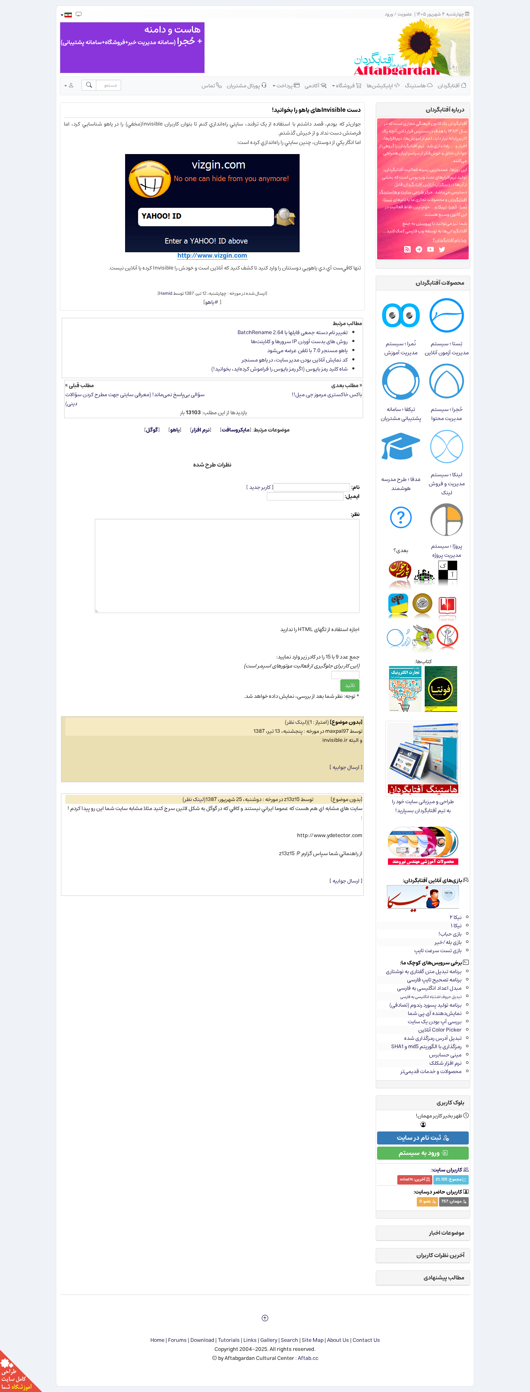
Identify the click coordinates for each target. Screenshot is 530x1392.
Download (202, 1340)
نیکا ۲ (455, 917)
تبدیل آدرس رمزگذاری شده (432, 1038)
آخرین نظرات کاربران (440, 1255)
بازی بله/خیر (448, 942)
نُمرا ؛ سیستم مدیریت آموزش (401, 348)
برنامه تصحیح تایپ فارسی (434, 980)
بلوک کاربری (450, 1103)
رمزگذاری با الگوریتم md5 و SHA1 (426, 1046)
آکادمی (313, 86)
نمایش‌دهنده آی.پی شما (434, 1013)
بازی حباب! (449, 934)
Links (250, 1340)
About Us (338, 1340)
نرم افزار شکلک (445, 1063)
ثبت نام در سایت (419, 1138)
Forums (177, 1340)
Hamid (165, 293)
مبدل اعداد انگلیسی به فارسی (429, 988)
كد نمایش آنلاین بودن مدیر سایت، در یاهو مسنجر (295, 360)
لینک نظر (296, 722)
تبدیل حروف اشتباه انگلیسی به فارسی (430, 996)
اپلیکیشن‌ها (380, 86)
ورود (389, 14)
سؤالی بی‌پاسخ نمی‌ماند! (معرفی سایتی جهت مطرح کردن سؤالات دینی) (134, 399)
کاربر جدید (259, 487)
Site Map (312, 1340)
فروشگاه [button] (345, 86)
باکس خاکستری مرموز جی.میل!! (327, 394)
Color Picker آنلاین (439, 1030)
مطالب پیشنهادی (444, 1278)
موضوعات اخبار (446, 1233)
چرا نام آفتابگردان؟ (450, 240)
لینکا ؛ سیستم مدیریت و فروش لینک (447, 484)
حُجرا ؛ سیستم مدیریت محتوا (447, 413)
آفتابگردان (449, 86)
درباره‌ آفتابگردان (445, 110)
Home (157, 1340)
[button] (66, 15)
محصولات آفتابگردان (440, 283)
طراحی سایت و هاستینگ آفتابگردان (423, 195)
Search (289, 1340)
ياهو (209, 302)
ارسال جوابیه (345, 767)
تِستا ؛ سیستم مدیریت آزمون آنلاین (447, 348)
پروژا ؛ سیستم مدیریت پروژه (446, 550)
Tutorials (229, 1340)
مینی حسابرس (445, 1055)
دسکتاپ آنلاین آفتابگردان (426, 184)
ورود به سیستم (420, 1153)
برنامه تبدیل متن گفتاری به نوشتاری (423, 971)
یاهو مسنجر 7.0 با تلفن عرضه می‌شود (307, 350)
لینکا (442, 207)
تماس (209, 86)
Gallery (268, 1340)
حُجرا (453, 207)
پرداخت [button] (284, 86)
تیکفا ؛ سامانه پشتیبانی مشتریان (401, 413)
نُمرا (463, 207)
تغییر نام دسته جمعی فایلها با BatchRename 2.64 (293, 332)
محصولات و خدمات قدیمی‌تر (431, 1071)
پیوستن (423, 223)
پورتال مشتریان (244, 86)
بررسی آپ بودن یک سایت (434, 1022)
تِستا (388, 199)
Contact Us (366, 1340)
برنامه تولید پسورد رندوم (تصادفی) (425, 1005)
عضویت (405, 14)
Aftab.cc (308, 1358)
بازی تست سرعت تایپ (437, 950)
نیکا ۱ (456, 926)
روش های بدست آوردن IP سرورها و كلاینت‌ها (299, 341)
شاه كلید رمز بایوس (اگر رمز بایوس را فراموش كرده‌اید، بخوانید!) (279, 369)
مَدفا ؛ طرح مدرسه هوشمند (400, 483)
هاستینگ (416, 86)
